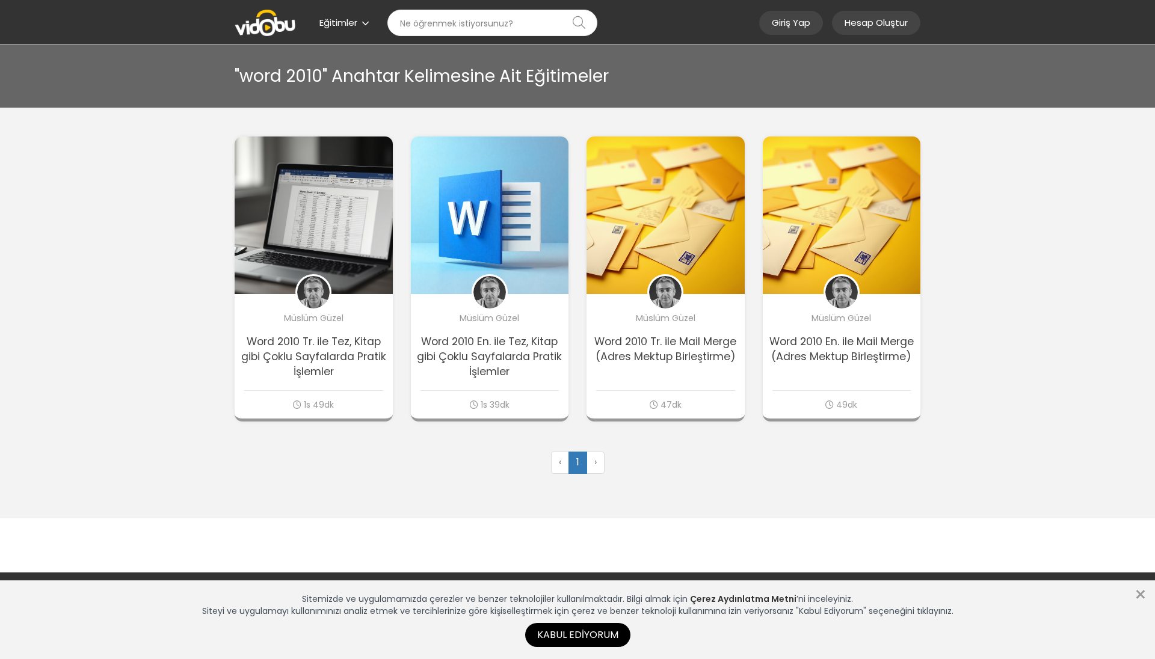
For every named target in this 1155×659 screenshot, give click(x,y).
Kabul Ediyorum (577, 635)
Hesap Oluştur (876, 22)
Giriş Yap (791, 22)
